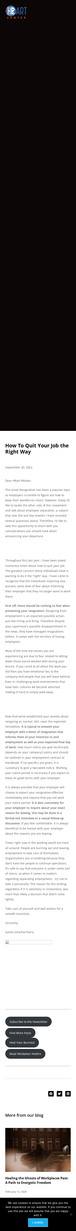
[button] (51, 1093)
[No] (71, 1214)
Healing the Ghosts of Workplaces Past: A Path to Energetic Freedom (37, 1180)
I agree (37, 1222)
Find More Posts (20, 1033)
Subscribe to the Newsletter (28, 1022)
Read (25, 1054)
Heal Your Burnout (22, 1042)
